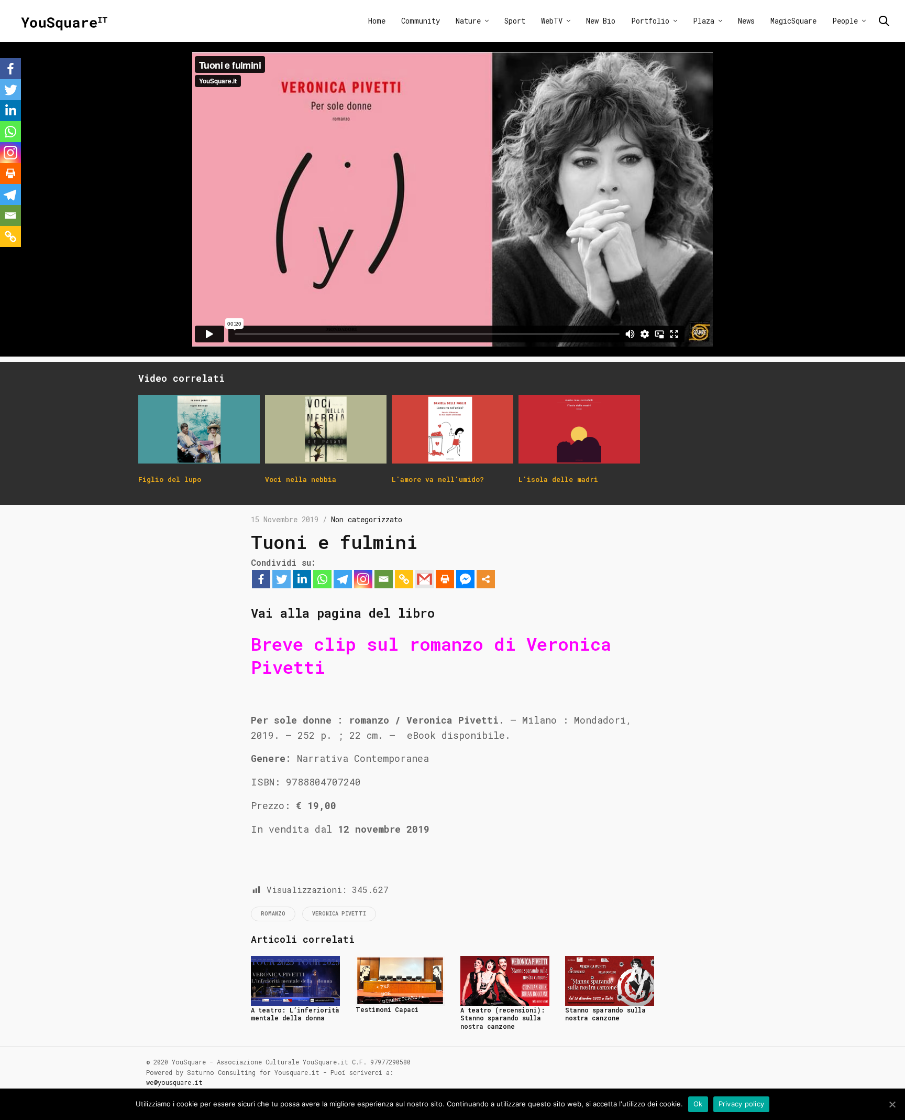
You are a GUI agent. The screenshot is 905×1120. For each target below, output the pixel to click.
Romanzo (273, 913)
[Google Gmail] (424, 579)
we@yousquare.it (174, 1082)
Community (420, 21)
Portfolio (650, 21)
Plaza (703, 21)
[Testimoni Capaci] (400, 979)
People (845, 21)
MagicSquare (793, 21)
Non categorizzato (366, 519)
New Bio (600, 21)
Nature (468, 21)
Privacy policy (742, 1104)
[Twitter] (281, 579)
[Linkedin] (302, 579)
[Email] (383, 579)
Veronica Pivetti (339, 913)
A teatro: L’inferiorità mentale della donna (295, 1014)
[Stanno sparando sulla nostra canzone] (609, 979)
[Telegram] (343, 579)
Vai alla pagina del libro (343, 613)
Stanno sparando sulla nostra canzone (605, 1014)
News (746, 21)
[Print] (445, 579)
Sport (514, 21)
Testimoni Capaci (387, 1009)
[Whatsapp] (322, 579)
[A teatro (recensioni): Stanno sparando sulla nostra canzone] (504, 979)
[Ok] (892, 1104)
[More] (486, 579)
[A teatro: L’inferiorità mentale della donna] (295, 979)
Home (376, 21)
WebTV (551, 21)
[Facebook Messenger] (465, 579)
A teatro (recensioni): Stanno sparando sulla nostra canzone (502, 1018)
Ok (698, 1104)
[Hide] (4, 256)
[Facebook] (261, 579)
